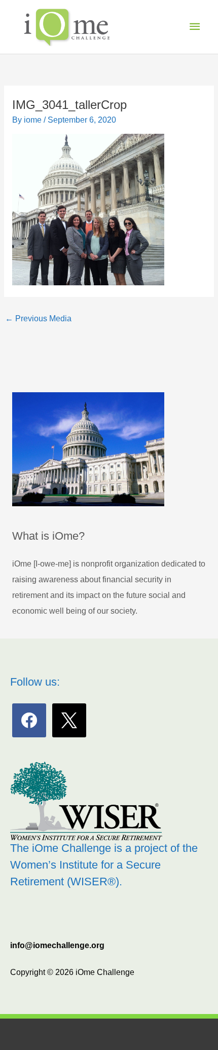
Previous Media (38, 318)
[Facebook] (29, 720)
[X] (69, 720)
